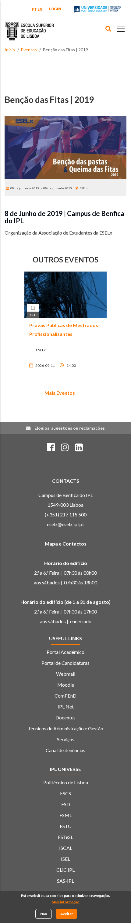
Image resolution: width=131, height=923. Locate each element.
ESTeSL (65, 837)
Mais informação (65, 902)
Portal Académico (65, 652)
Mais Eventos (59, 393)
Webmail (65, 674)
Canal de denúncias (65, 750)
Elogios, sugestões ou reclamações (69, 428)
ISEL (65, 859)
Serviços (65, 739)
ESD (65, 804)
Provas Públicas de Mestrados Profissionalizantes (63, 329)
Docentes (65, 717)
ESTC (65, 826)
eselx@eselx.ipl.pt (65, 524)
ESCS (65, 793)
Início (10, 49)
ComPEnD (65, 695)
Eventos (29, 49)
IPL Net (66, 706)
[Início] (30, 26)
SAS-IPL (65, 881)
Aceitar (66, 913)
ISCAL (65, 848)
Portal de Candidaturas (65, 663)
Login (55, 9)
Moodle (65, 685)
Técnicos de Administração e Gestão (65, 728)
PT (34, 9)
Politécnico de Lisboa (65, 782)
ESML (65, 815)
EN (39, 9)
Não (43, 913)
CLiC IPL (65, 870)
